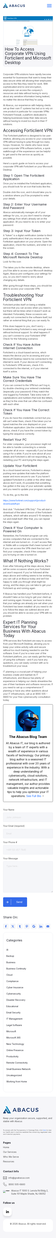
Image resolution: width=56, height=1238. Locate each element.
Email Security (13, 1012)
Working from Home (16, 1081)
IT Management (14, 1018)
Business (10, 962)
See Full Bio (33, 796)
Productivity (12, 1056)
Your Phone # (10, 842)
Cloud (9, 974)
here (44, 1130)
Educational (12, 1006)
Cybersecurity (13, 993)
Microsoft (11, 1031)
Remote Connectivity (17, 1062)
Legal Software (14, 1025)
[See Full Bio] (43, 796)
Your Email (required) (14, 826)
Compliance (12, 981)
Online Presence (14, 1050)
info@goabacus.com (19, 1177)
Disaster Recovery (15, 1000)
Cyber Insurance (14, 987)
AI (7, 949)
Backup (10, 956)
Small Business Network (18, 1069)
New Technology (15, 1044)
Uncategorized (14, 1075)
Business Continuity (16, 968)
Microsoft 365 (13, 1037)
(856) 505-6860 (16, 1184)
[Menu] (49, 5)
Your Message (10, 858)
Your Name (8, 809)
